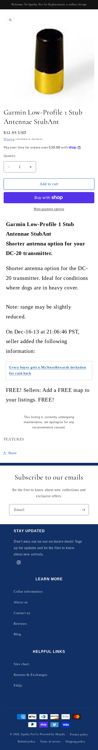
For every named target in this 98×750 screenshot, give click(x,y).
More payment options (49, 209)
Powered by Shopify (52, 734)
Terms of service (50, 741)
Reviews (20, 623)
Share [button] (12, 453)
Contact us (22, 613)
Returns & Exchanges (30, 675)
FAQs (18, 685)
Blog (17, 634)
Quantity (9, 156)
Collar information (28, 591)
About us (21, 602)
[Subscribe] (83, 509)
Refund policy (26, 741)
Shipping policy (75, 741)
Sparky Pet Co (30, 734)
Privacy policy (79, 734)
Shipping (9, 139)
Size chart (21, 664)
